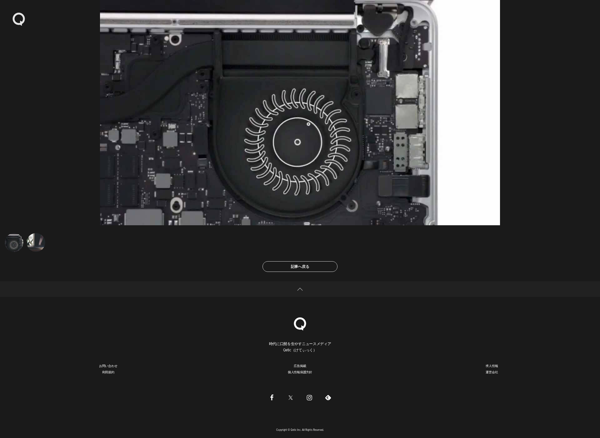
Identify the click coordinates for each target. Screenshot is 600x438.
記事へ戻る (300, 266)
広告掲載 (300, 366)
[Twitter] (290, 397)
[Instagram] (309, 397)
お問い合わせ (108, 366)
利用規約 (108, 372)
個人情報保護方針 (300, 372)
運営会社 (492, 372)
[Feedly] (328, 397)
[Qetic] (19, 19)
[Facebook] (271, 397)
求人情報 (492, 366)
